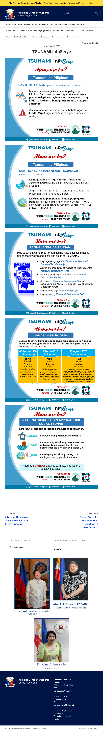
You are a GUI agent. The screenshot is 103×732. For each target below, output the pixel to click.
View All (58, 549)
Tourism (56, 31)
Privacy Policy (92, 729)
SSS (77, 31)
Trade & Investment (67, 31)
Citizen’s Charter (73, 37)
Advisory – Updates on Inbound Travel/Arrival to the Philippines (16, 520)
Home (8, 24)
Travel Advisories (87, 31)
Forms (20, 24)
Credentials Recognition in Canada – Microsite (49, 37)
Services (27, 24)
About (14, 24)
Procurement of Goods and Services (18, 37)
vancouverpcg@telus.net (64, 705)
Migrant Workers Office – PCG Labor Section (70, 24)
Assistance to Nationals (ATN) (42, 24)
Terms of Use (81, 729)
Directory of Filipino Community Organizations (35, 31)
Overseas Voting (11, 31)
